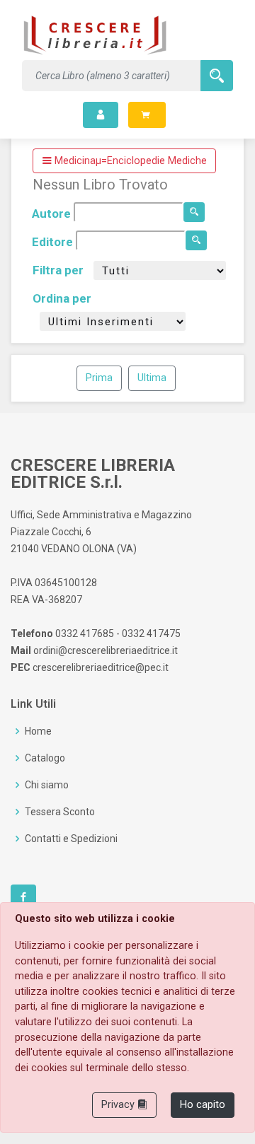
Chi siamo (47, 785)
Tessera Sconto (60, 812)
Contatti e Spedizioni (71, 839)
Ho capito (202, 1105)
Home (38, 731)
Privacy (119, 1105)
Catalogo (45, 758)
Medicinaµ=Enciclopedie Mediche (129, 161)
